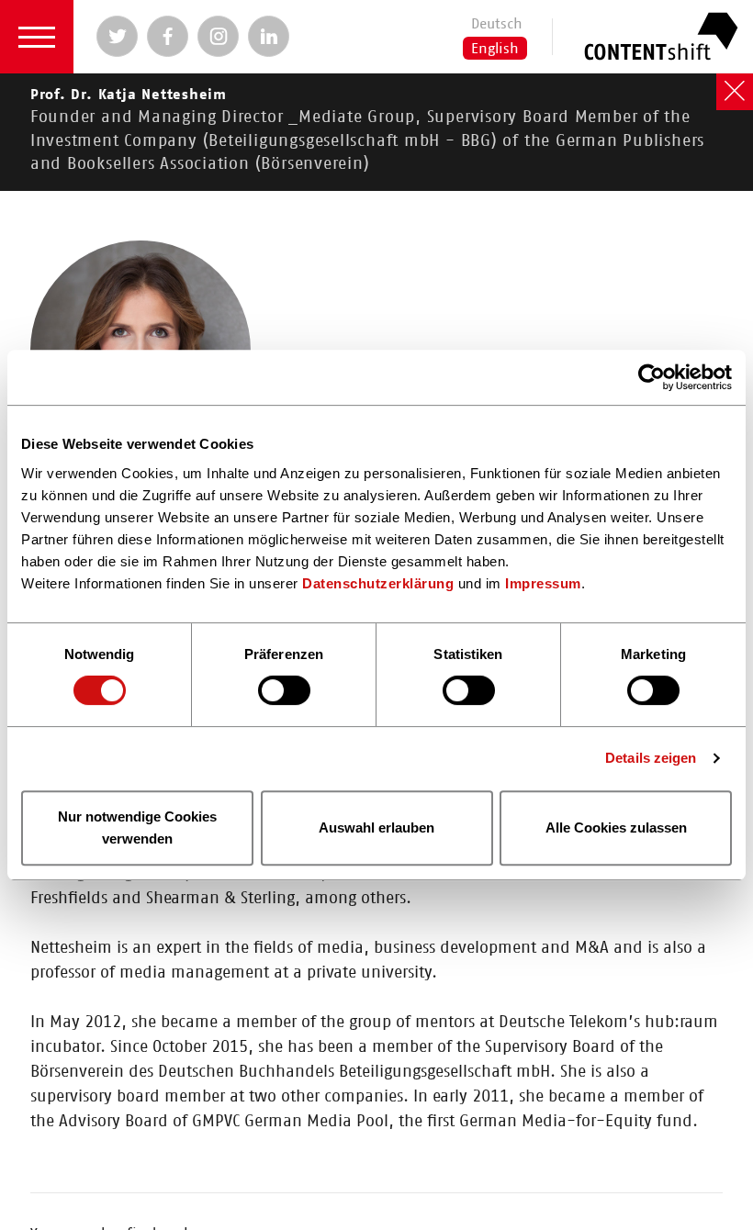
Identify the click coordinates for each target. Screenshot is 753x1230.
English (495, 48)
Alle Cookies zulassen (616, 827)
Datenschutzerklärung (378, 583)
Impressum (543, 583)
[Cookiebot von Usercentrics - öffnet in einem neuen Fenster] (651, 377)
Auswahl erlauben (376, 827)
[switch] (284, 691)
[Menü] (36, 36)
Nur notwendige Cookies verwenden (137, 827)
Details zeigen (650, 758)
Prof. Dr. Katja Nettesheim (367, 130)
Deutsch (497, 24)
